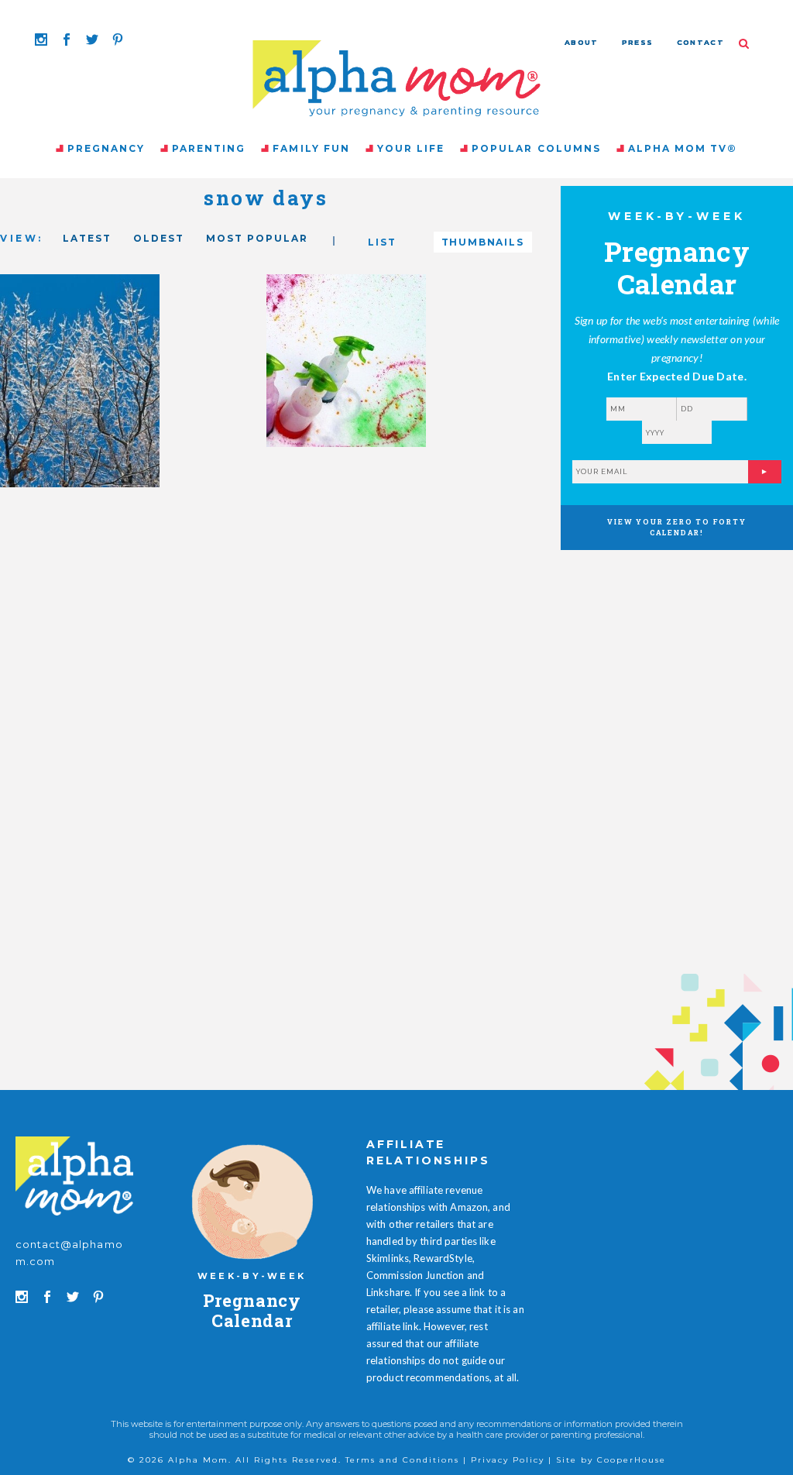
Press (638, 42)
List (382, 242)
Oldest (158, 238)
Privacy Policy (507, 1460)
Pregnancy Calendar (252, 1310)
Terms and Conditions (402, 1460)
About (582, 42)
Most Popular (257, 238)
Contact (700, 42)
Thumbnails (482, 242)
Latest (87, 238)
